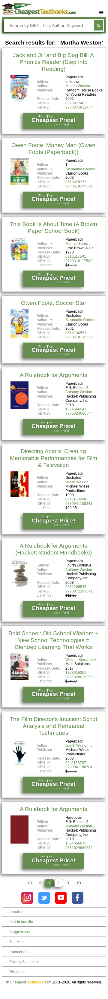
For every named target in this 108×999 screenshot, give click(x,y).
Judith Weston (76, 482)
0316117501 (75, 256)
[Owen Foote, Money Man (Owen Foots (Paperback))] (19, 184)
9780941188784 (78, 767)
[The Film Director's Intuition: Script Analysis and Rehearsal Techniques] (19, 765)
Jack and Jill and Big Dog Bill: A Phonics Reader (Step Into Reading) (53, 62)
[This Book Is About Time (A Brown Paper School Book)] (19, 260)
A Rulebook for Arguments (53, 375)
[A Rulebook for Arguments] (19, 408)
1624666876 (75, 843)
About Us (16, 912)
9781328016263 (79, 677)
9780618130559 (79, 337)
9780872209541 (79, 591)
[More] (101, 13)
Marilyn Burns (76, 244)
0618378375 (75, 182)
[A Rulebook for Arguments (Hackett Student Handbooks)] (19, 585)
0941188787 (75, 763)
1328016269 (75, 672)
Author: (43, 169)
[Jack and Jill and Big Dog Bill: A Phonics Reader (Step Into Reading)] (19, 101)
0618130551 (75, 333)
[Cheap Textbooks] (39, 14)
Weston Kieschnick (80, 660)
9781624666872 (79, 848)
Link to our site (21, 922)
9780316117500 (78, 261)
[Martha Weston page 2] (68, 883)
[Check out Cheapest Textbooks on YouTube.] (61, 898)
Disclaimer (18, 972)
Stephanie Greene (80, 169)
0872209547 (75, 587)
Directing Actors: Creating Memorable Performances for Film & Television (53, 458)
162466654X (76, 409)
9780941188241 (78, 504)
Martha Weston (77, 86)
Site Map (16, 942)
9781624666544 (79, 413)
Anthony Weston (78, 392)
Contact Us (18, 952)
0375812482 (75, 103)
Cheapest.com (30, 982)
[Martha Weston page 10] (78, 883)
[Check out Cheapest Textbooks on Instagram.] (27, 898)
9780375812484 (79, 107)
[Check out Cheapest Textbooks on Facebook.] (77, 898)
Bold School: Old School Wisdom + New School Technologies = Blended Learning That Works (53, 640)
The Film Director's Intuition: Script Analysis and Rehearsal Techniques (53, 726)
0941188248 (75, 499)
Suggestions (19, 932)
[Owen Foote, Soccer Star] (19, 336)
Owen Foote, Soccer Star (53, 303)
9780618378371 (79, 186)
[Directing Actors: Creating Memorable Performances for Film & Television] (19, 496)
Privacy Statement (24, 962)
